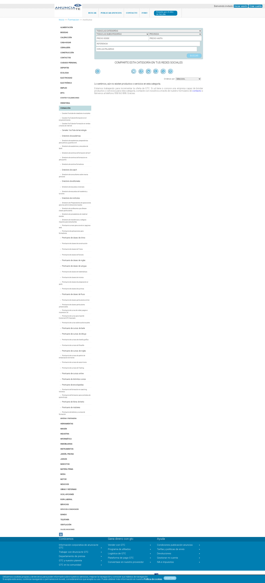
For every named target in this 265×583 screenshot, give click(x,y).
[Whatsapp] (97, 72)
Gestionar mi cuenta (178, 557)
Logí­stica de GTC (129, 553)
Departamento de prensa (80, 556)
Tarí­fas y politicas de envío (178, 549)
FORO (144, 13)
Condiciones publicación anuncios (178, 545)
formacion (73, 19)
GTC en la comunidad (80, 564)
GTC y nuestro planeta (80, 560)
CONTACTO (131, 13)
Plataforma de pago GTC (129, 557)
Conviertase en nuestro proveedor (129, 562)
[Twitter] (163, 76)
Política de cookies (153, 579)
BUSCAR (92, 13)
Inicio (61, 19)
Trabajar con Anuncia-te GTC (80, 552)
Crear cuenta (255, 6)
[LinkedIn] (148, 76)
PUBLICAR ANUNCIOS (111, 13)
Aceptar (170, 578)
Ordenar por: (170, 79)
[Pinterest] (170, 76)
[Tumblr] (156, 76)
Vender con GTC (129, 545)
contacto (196, 91)
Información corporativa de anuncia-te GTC (80, 546)
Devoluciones (178, 553)
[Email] (134, 76)
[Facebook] (141, 76)
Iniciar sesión (240, 6)
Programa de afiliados (129, 549)
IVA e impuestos (178, 562)
